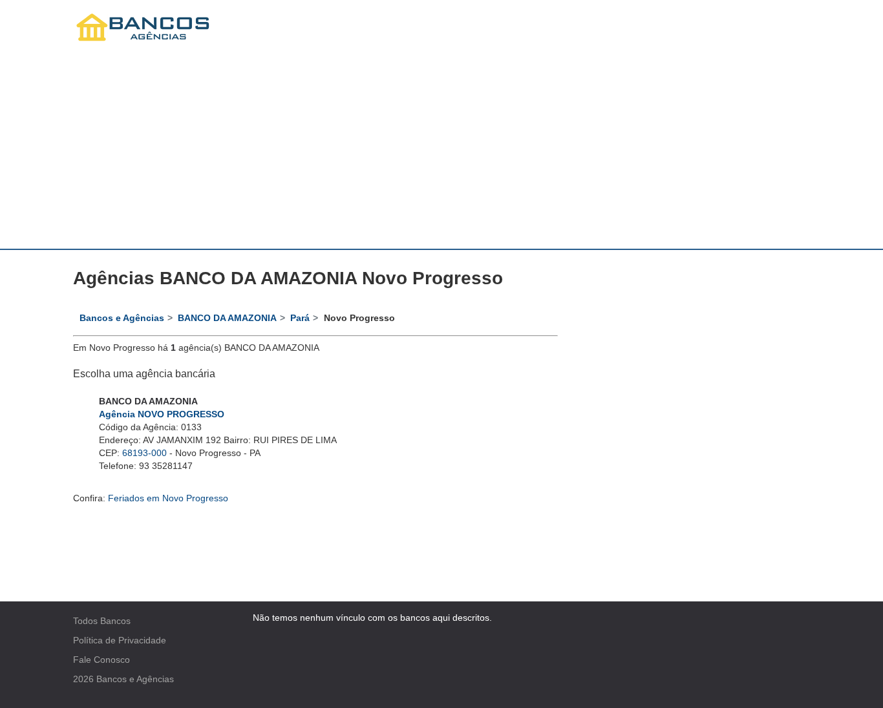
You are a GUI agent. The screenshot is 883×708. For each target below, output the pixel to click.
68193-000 (144, 453)
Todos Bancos (102, 621)
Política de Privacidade (119, 640)
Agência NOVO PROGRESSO (161, 414)
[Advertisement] (441, 151)
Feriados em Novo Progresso (168, 498)
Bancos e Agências (135, 679)
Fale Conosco (101, 659)
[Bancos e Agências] (143, 27)
